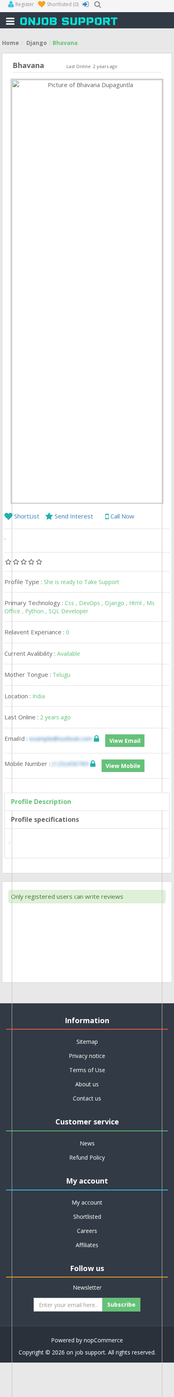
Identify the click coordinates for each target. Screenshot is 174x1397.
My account (87, 1202)
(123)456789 (71, 763)
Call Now (121, 516)
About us (87, 1084)
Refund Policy (87, 1157)
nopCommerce (103, 1340)
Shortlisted (87, 1216)
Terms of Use (87, 1070)
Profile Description (41, 801)
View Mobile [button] (123, 766)
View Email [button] (124, 740)
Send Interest (74, 516)
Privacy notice (87, 1056)
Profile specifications (45, 819)
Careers (87, 1231)
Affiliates (87, 1245)
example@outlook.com (60, 738)
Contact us (87, 1098)
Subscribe (121, 1304)
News (87, 1143)
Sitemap (87, 1041)
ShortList (26, 516)
